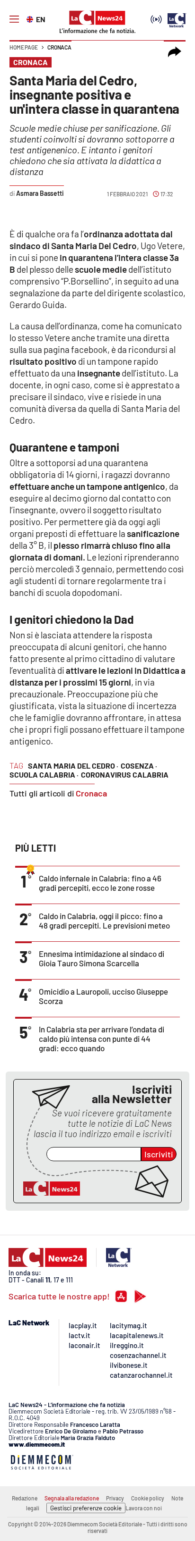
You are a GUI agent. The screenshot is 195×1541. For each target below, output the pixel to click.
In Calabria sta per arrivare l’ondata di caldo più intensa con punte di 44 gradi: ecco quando (101, 1038)
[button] (175, 52)
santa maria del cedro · (73, 765)
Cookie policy (147, 1498)
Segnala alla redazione (71, 1498)
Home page (23, 47)
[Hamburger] (14, 19)
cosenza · (139, 765)
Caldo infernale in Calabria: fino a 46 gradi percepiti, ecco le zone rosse (100, 882)
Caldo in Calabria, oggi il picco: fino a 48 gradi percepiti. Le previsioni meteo (104, 920)
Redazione (24, 1498)
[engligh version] (31, 18)
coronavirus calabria (124, 774)
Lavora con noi (143, 1508)
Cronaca (59, 47)
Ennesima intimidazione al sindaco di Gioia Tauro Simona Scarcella (101, 958)
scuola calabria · (44, 774)
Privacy (115, 1498)
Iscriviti (158, 1154)
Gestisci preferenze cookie (86, 1508)
